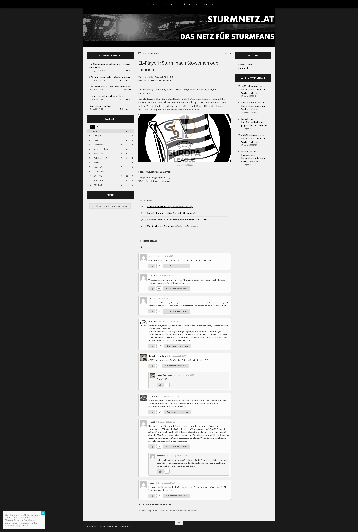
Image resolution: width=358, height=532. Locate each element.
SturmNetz (189, 4)
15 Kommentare (125, 109)
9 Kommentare (125, 99)
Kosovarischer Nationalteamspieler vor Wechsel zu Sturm (177, 219)
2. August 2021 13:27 (162, 298)
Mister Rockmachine (157, 356)
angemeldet (154, 510)
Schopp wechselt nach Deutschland (106, 96)
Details (24, 525)
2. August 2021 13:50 (170, 396)
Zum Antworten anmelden (176, 266)
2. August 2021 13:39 (185, 375)
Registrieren (246, 64)
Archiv (207, 4)
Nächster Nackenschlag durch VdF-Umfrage (170, 206)
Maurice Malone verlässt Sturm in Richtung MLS (172, 213)
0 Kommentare (125, 80)
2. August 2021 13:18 (164, 256)
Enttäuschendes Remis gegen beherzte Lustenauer (173, 226)
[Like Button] (151, 266)
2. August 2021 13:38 (177, 356)
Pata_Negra (153, 321)
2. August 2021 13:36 (170, 321)
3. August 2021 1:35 (179, 455)
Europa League (151, 53)
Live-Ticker (150, 4)
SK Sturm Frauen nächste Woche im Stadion (110, 77)
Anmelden (245, 68)
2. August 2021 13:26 (166, 275)
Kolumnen (168, 4)
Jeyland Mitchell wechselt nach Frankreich (110, 86)
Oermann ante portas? (100, 105)
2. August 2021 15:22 (166, 422)
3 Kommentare (125, 90)
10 (230, 53)
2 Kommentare (125, 70)
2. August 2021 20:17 (166, 483)
